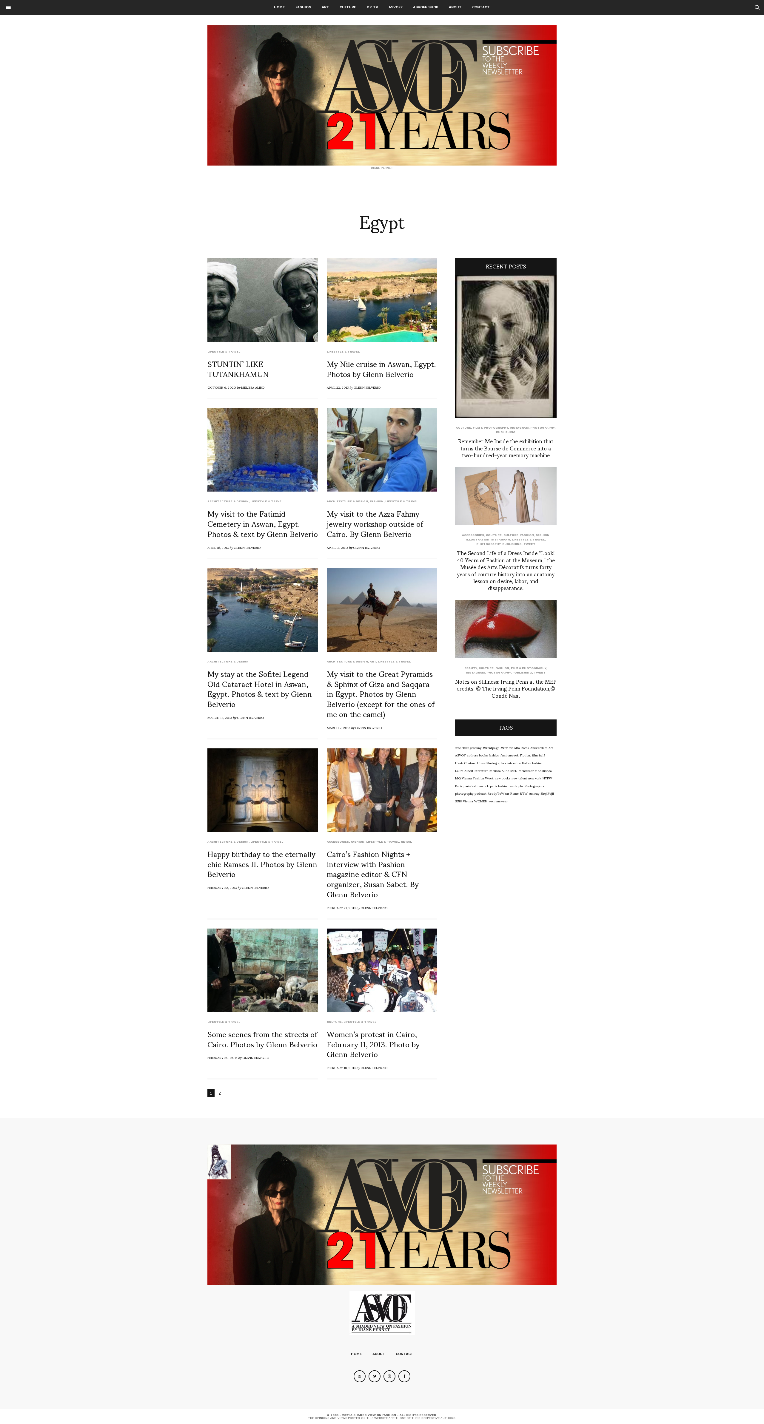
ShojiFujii (547, 793)
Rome (514, 793)
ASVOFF (396, 7)
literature (481, 770)
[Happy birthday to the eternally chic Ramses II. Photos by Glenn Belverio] (262, 790)
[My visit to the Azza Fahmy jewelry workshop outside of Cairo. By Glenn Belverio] (382, 450)
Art (325, 7)
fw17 (542, 755)
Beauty (470, 668)
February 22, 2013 (222, 887)
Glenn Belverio (367, 387)
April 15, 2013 (218, 547)
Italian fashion (532, 762)
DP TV (372, 7)
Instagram (519, 427)
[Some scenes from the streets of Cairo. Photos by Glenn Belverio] (262, 970)
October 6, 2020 (221, 387)
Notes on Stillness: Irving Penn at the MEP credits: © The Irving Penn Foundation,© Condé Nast (506, 688)
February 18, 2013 (341, 1067)
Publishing (505, 432)
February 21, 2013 (341, 907)
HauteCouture (465, 762)
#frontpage (491, 747)
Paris (458, 785)
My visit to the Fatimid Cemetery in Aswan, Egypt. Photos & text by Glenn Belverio (262, 523)
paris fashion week (503, 785)
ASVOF (460, 755)
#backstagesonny (468, 747)
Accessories (338, 841)
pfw (520, 785)
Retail (406, 841)
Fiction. (525, 755)
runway (534, 793)
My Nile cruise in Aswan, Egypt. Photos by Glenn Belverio (381, 368)
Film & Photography (490, 427)
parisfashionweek (476, 785)
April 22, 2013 (338, 387)
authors (472, 755)
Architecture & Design (228, 501)
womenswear (498, 801)
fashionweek (509, 755)
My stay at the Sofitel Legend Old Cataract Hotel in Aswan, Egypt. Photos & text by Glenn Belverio (259, 688)
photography (464, 793)
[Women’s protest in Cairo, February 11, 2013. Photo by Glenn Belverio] (382, 970)
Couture (494, 535)
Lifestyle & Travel (223, 351)
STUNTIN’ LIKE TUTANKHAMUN (238, 368)
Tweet (529, 544)
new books (502, 778)
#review (506, 747)
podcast (480, 793)
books (483, 755)
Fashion (303, 7)
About (455, 7)
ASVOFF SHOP (425, 7)
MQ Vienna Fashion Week (474, 778)
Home (279, 7)
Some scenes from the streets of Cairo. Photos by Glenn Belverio (262, 1038)
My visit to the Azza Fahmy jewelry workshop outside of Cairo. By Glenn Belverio (375, 523)
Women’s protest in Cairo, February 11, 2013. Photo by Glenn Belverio (373, 1043)
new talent (519, 778)
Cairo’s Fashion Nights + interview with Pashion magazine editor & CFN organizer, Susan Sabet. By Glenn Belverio (373, 873)
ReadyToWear (498, 793)
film (535, 755)
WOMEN (480, 801)
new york (534, 778)
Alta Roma (521, 747)
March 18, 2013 (219, 717)
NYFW (547, 778)
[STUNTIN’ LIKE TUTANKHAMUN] (262, 300)
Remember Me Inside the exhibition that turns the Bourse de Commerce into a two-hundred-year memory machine (505, 448)
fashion (494, 755)
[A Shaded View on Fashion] (382, 95)
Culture (348, 7)
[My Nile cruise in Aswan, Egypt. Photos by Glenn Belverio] (382, 300)
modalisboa (543, 770)
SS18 (458, 801)
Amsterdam (538, 747)
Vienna (468, 801)
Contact (481, 7)
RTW (524, 793)
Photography (542, 427)
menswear (526, 770)
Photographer (534, 785)
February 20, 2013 (222, 1057)
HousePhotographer (491, 762)
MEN (513, 770)
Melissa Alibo (252, 387)
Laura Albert (464, 770)
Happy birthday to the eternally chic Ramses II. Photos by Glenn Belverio (262, 863)
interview (514, 762)
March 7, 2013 (338, 727)
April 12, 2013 (337, 547)
